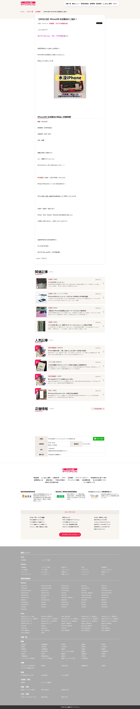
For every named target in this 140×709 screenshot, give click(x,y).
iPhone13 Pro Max (106, 592)
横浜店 (63, 653)
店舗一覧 (68, 3)
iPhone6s (43, 604)
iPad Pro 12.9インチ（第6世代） (30, 618)
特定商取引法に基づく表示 (98, 477)
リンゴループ (45, 574)
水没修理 (37, 11)
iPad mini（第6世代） (67, 625)
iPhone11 (23, 600)
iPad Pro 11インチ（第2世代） (90, 621)
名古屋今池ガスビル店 (27, 675)
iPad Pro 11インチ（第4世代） (49, 621)
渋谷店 (63, 644)
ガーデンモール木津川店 (28, 665)
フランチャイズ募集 (73, 480)
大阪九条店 (64, 665)
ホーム (22, 11)
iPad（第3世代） (25, 632)
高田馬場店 (44, 644)
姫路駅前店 (85, 665)
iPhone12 (43, 597)
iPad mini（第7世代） (47, 616)
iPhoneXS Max (45, 600)
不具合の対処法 (60, 480)
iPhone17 (104, 586)
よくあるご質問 (107, 3)
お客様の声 (56, 477)
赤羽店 (83, 649)
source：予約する (41, 258)
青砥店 (63, 649)
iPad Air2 (23, 625)
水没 (83, 567)
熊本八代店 (64, 697)
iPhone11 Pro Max (86, 597)
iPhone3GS (105, 607)
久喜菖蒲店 (105, 651)
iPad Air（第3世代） (107, 623)
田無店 (103, 649)
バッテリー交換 (45, 560)
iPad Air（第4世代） (87, 623)
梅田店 (43, 665)
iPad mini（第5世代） (87, 625)
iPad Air (43, 625)
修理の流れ (49, 480)
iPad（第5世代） (86, 630)
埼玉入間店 (44, 651)
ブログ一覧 (30, 11)
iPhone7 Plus (64, 602)
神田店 (83, 646)
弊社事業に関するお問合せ (70, 534)
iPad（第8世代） (25, 630)
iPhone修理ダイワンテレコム (37, 519)
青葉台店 (84, 653)
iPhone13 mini (45, 595)
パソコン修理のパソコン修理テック (38, 524)
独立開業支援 (86, 480)
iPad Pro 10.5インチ (26, 623)
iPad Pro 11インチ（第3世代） (69, 621)
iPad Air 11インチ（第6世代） (110, 616)
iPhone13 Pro (24, 595)
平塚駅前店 (24, 656)
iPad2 (42, 632)
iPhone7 (84, 602)
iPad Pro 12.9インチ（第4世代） (70, 618)
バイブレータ (85, 572)
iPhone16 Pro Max (46, 588)
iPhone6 (84, 604)
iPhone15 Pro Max (26, 590)
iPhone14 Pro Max (106, 590)
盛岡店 (23, 682)
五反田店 (43, 646)
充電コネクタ (65, 574)
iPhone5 (43, 607)
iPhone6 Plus (64, 604)
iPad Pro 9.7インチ (46, 623)
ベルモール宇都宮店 (46, 658)
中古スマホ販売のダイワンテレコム (71, 519)
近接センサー (105, 572)
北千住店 (104, 646)
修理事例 (92, 3)
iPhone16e (24, 588)
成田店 (103, 656)
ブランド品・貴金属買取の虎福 (70, 524)
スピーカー (24, 572)
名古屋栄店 (44, 675)
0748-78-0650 (86, 444)
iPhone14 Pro (24, 592)
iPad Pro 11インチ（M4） (28, 616)
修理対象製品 (85, 3)
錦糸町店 (23, 649)
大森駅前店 (44, 649)
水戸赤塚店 (85, 658)
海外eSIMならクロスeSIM (100, 519)
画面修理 (23, 560)
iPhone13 (63, 595)
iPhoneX (104, 600)
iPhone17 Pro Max (46, 586)
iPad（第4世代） (106, 630)
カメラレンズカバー (107, 569)
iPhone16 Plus (85, 588)
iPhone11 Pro (105, 597)
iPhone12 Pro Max (86, 595)
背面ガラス (64, 567)
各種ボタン (64, 572)
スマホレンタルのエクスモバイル (102, 522)
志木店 (43, 653)
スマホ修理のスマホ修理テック (37, 522)
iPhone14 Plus (45, 592)
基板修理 (104, 567)
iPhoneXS (64, 600)
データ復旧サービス (89, 482)
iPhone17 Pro (65, 586)
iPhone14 (63, 592)
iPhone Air (84, 586)
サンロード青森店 (46, 682)
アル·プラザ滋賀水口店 (61, 23)
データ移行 (44, 569)
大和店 (103, 653)
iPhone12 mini (25, 597)
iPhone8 (43, 602)
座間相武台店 (45, 656)
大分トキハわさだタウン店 (28, 697)
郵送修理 (98, 3)
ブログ (115, 3)
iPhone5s (104, 604)
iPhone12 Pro (105, 595)
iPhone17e (24, 586)
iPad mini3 (24, 628)
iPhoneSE (104, 602)
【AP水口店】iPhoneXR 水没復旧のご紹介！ (55, 11)
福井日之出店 (65, 689)
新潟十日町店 (45, 689)
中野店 (103, 644)
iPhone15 (84, 590)
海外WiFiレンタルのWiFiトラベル (102, 524)
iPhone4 (84, 607)
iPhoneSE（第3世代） (88, 592)
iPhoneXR (84, 600)
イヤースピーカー (26, 574)
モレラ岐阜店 (65, 675)
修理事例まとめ (38, 480)
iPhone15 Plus (65, 590)
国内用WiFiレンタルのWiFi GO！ (102, 526)
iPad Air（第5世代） (66, 623)
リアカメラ (85, 569)
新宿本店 (23, 644)
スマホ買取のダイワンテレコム (70, 522)
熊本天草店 (44, 697)
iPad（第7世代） (45, 630)
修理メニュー (76, 3)
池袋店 (83, 644)
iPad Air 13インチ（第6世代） (90, 616)
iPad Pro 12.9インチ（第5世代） (50, 618)
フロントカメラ (65, 569)
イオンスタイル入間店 (67, 651)
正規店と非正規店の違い (52, 482)
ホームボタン (45, 572)
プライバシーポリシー (81, 477)
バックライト (85, 574)
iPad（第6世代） (66, 630)
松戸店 (83, 656)
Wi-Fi (103, 574)
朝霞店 (83, 651)
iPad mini (63, 628)
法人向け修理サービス (99, 480)
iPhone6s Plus (25, 604)
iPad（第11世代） (66, 616)
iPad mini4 (104, 625)
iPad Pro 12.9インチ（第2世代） (110, 618)
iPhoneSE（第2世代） (67, 597)
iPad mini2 (44, 628)
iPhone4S (64, 607)
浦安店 (63, 656)
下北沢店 (63, 646)
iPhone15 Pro (45, 590)
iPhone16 (104, 588)
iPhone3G (24, 609)
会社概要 (70, 477)
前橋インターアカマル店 (68, 658)
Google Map (98, 408)
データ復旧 (24, 569)
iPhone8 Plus (24, 602)
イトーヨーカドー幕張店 (28, 658)
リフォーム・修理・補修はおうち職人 (39, 526)
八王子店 (23, 651)
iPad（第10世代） (86, 628)
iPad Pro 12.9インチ (26, 621)
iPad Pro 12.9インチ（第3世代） (90, 618)
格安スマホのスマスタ (99, 529)
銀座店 (23, 646)
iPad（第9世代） (106, 628)
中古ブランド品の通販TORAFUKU (71, 526)
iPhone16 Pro (65, 588)
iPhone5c (23, 607)
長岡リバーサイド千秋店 (28, 689)
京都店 (103, 665)
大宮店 (23, 653)
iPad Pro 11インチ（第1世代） (110, 621)
